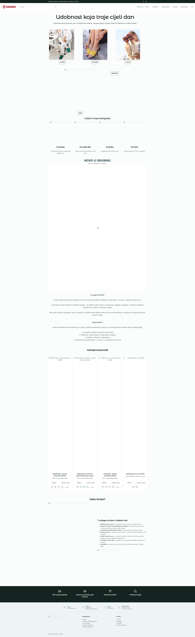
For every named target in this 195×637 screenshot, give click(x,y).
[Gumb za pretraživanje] (55, 6)
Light (53, 478)
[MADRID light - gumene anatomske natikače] (59, 414)
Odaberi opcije (65, 482)
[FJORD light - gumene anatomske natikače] (110, 414)
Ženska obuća (64, 478)
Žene (147, 7)
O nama (84, 619)
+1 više (117, 487)
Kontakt (175, 7)
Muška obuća (132, 476)
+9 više (66, 487)
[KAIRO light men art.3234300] (135, 414)
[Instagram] (146, 1)
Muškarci (155, 7)
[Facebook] (143, 1)
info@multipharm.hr (71, 608)
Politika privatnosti (87, 627)
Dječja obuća (165, 7)
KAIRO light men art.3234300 (135, 474)
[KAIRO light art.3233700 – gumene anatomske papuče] (85, 414)
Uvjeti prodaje (184, 7)
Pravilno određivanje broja (89, 621)
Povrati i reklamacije (87, 625)
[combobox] (36, 7)
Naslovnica (140, 7)
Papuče (138, 476)
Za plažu (57, 478)
